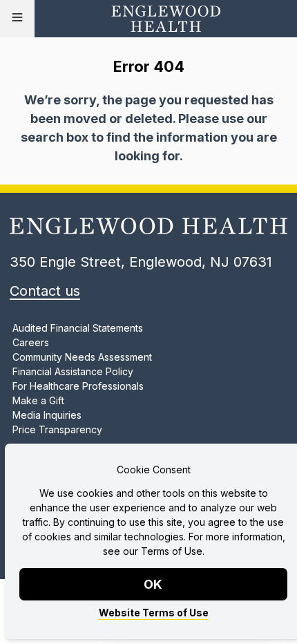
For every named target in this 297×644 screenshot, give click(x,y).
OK (154, 584)
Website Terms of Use (154, 612)
